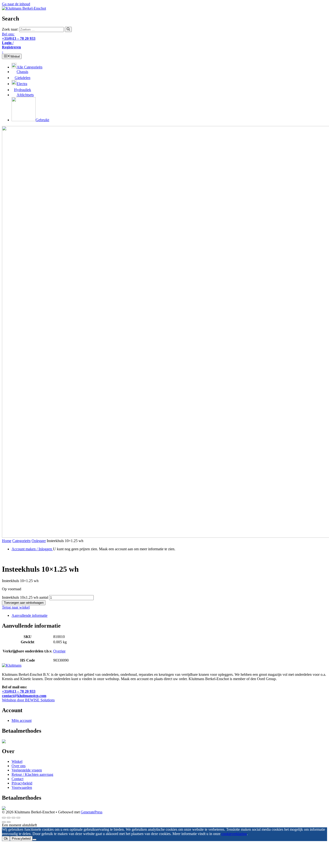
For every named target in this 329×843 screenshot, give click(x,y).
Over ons (19, 766)
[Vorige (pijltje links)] (4, 822)
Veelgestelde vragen (27, 770)
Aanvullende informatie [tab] (29, 615)
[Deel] (13, 817)
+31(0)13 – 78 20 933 (18, 691)
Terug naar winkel (16, 607)
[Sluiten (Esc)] (18, 817)
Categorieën (21, 541)
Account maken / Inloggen (32, 549)
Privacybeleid (22, 783)
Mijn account (22, 720)
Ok (6, 838)
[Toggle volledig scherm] (9, 817)
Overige (59, 651)
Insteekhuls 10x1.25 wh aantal (25, 597)
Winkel (17, 761)
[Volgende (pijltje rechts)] (9, 822)
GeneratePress (91, 812)
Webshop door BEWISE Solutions (28, 700)
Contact (17, 779)
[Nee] (34, 839)
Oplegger (39, 541)
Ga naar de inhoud (16, 4)
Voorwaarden (22, 787)
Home (6, 541)
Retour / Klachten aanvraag (32, 774)
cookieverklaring (234, 834)
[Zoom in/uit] (4, 817)
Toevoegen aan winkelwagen (24, 602)
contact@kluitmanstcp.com (24, 696)
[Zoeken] (68, 29)
